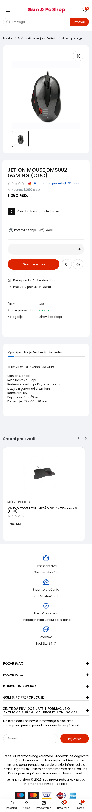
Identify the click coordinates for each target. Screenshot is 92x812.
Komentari (55, 352)
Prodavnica (44, 808)
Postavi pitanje (24, 230)
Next (85, 438)
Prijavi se (74, 738)
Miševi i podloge (72, 38)
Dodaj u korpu (34, 264)
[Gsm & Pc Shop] (46, 8)
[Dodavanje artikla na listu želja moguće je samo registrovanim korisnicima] (67, 264)
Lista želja (63, 805)
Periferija (52, 38)
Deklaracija (40, 352)
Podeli (48, 230)
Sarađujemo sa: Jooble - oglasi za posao (29, 748)
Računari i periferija (30, 38)
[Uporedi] (78, 264)
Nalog (27, 808)
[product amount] (12, 249)
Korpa (80, 805)
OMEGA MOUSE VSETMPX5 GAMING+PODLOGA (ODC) (42, 509)
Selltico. (62, 784)
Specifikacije (23, 352)
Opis (11, 352)
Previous (78, 438)
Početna (8, 38)
